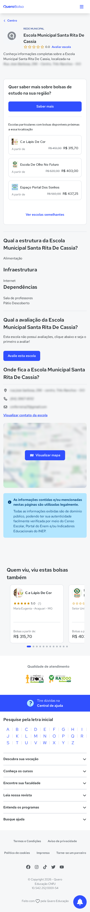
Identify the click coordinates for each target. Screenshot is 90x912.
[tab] (29, 646)
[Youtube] (61, 867)
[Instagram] (36, 867)
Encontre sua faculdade (21, 783)
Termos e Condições (27, 841)
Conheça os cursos (18, 771)
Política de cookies (17, 853)
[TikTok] (45, 867)
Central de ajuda (50, 705)
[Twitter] (53, 867)
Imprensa (43, 853)
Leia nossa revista (17, 795)
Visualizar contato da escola (25, 415)
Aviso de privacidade (62, 841)
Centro (12, 20)
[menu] (82, 7)
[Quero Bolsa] (21, 6)
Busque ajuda (13, 819)
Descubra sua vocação (21, 759)
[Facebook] (28, 867)
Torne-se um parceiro (71, 853)
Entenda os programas (21, 807)
